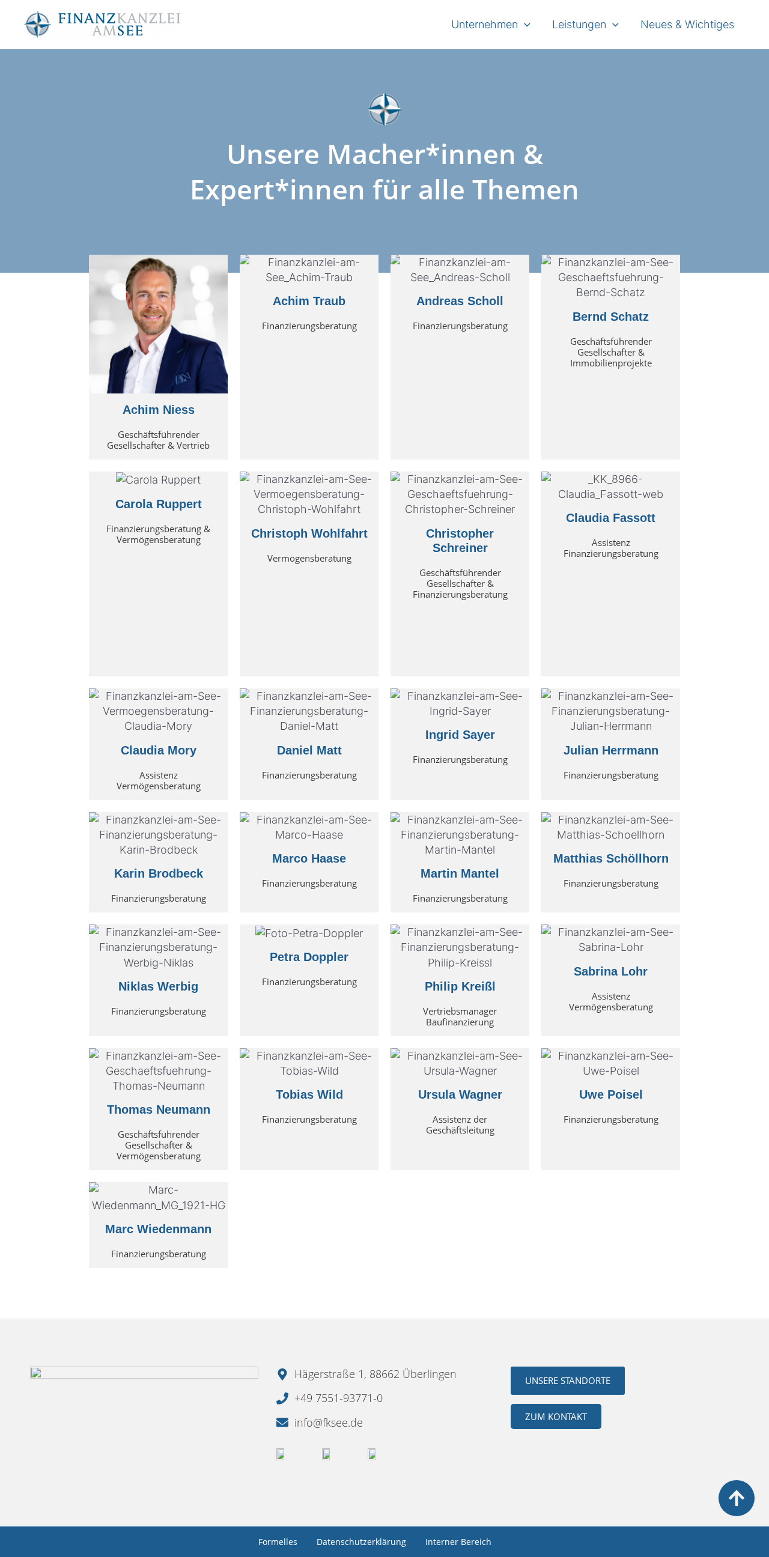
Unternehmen (484, 24)
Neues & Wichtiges (687, 24)
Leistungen (579, 24)
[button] (524, 24)
